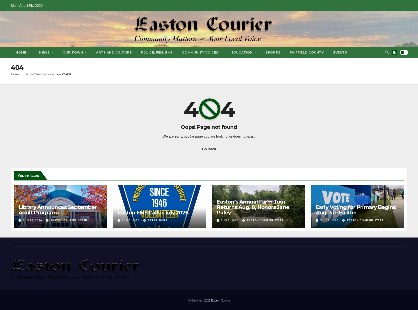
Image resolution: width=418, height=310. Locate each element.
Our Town (73, 52)
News (45, 52)
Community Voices (200, 52)
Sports (273, 52)
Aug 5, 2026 (229, 220)
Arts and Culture (113, 52)
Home (21, 52)
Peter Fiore (157, 220)
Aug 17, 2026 (32, 220)
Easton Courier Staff (68, 220)
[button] (387, 52)
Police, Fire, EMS (157, 52)
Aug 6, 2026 (130, 220)
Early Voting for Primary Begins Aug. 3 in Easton (356, 210)
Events (340, 52)
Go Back (209, 149)
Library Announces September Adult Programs (58, 210)
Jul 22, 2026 (329, 220)
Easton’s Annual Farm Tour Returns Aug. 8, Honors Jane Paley (253, 207)
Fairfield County (307, 52)
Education (242, 52)
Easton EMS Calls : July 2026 (153, 212)
